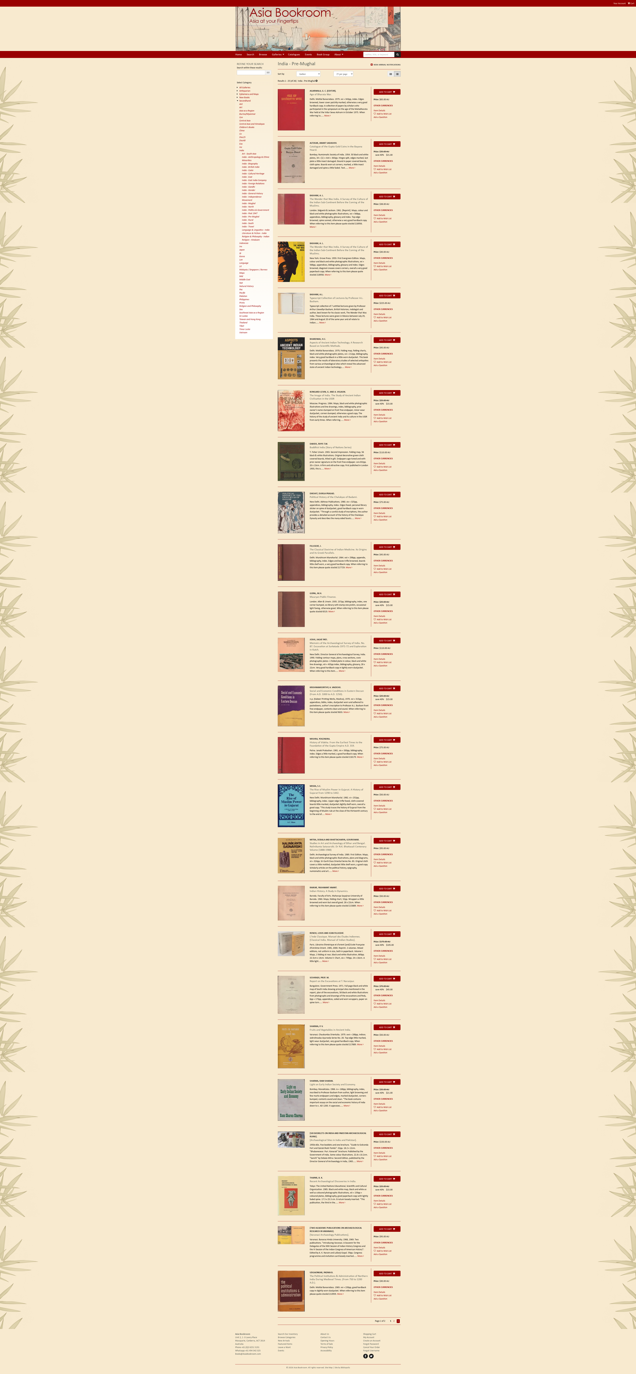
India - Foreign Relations (253, 183)
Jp (240, 252)
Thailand (243, 322)
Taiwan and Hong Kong (250, 319)
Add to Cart (385, 91)
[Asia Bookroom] (318, 29)
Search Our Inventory (288, 1333)
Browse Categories (286, 1337)
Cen (241, 117)
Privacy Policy (326, 1347)
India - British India (250, 166)
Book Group (323, 54)
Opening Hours (327, 1340)
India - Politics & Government (255, 209)
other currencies (383, 105)
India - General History (252, 193)
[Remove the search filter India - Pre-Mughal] (317, 80)
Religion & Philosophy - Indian (255, 236)
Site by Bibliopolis (342, 1367)
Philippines (244, 299)
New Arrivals (284, 1340)
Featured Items (285, 1343)
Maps (241, 272)
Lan (241, 259)
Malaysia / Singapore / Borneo (253, 269)
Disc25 (242, 137)
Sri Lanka (243, 315)
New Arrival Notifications (386, 64)
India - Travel (248, 226)
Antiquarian (244, 90)
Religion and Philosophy (250, 305)
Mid (241, 276)
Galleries (277, 54)
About (337, 54)
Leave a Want (284, 1347)
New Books (244, 97)
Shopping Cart (369, 1333)
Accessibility (326, 1350)
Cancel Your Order (371, 1347)
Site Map (329, 1367)
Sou (241, 309)
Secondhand (245, 100)
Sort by (281, 73)
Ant (241, 103)
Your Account (619, 3)
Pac (241, 289)
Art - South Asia (249, 153)
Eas (240, 143)
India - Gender (248, 190)
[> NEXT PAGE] (398, 1321)
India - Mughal (248, 203)
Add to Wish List (384, 113)
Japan (242, 249)
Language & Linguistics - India (255, 229)
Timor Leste (244, 329)
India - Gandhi (248, 186)
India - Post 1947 (249, 213)
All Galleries (244, 87)
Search (250, 54)
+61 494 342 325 (253, 1350)
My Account (368, 1337)
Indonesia (243, 243)
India (241, 150)
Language (243, 262)
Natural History (246, 286)
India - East (247, 176)
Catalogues (294, 54)
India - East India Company (254, 180)
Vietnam (243, 332)
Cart (632, 3)
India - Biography (250, 163)
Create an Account (371, 1340)
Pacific (242, 292)
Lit (240, 266)
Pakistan (243, 296)
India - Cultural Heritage (253, 173)
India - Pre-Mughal (250, 216)
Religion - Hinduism (251, 239)
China (241, 130)
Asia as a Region (246, 110)
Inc (240, 147)
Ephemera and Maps (249, 94)
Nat (241, 282)
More (327, 115)
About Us (324, 1333)
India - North (248, 206)
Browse (263, 54)
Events (308, 54)
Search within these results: (249, 67)
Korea (242, 256)
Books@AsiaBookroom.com (248, 1353)
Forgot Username (371, 1350)
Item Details (379, 110)
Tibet (241, 325)
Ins (240, 246)
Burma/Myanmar (247, 113)
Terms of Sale (326, 1343)
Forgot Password (371, 1343)
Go (268, 72)
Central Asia (244, 120)
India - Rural (247, 219)
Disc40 (242, 140)
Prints (242, 302)
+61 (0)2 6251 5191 (250, 1347)
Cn (240, 133)
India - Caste (247, 170)
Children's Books (246, 127)
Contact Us (325, 1337)
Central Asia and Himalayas (252, 123)
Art (240, 107)
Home (238, 54)
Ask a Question (380, 117)
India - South (248, 223)
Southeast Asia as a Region (251, 312)
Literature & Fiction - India (254, 233)
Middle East (244, 279)
